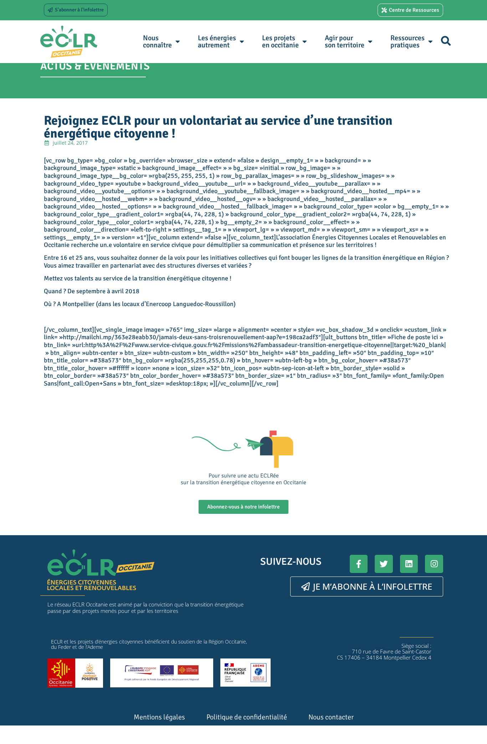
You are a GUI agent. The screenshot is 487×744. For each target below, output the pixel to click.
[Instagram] (434, 564)
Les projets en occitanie (280, 41)
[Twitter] (384, 564)
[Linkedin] (409, 564)
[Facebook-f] (359, 564)
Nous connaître (157, 41)
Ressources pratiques (407, 41)
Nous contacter (331, 717)
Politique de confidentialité (246, 717)
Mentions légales (159, 717)
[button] (446, 41)
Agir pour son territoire (344, 41)
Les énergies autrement (217, 41)
